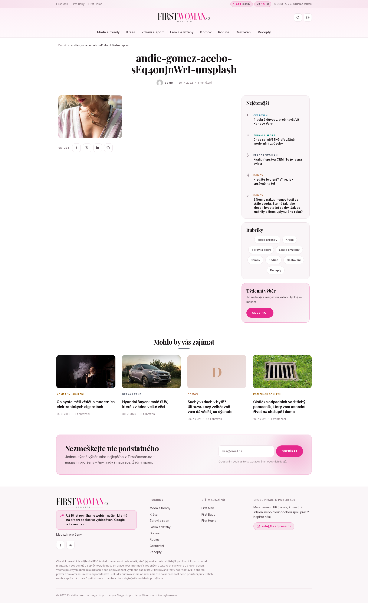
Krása (130, 32)
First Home (95, 4)
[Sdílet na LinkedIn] (97, 148)
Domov (206, 32)
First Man (62, 4)
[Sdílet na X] (87, 148)
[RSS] (70, 545)
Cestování (244, 32)
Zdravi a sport (153, 32)
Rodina (223, 32)
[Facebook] (60, 545)
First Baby (78, 4)
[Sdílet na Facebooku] (76, 148)
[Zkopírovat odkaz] (108, 148)
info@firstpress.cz (276, 526)
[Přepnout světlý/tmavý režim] (308, 17)
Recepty (264, 32)
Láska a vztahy (182, 32)
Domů (62, 45)
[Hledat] (298, 17)
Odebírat (260, 312)
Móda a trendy (108, 32)
